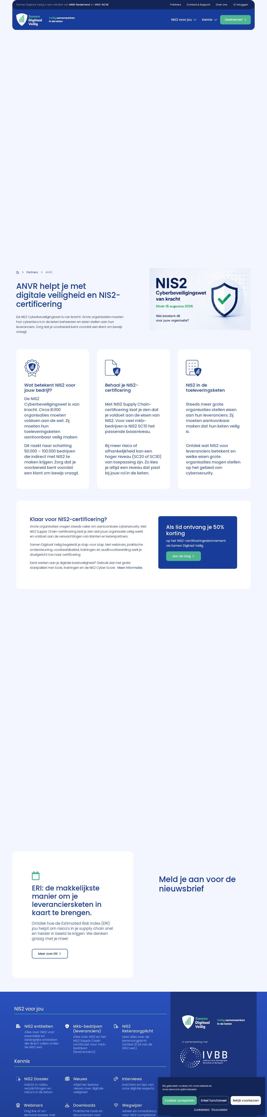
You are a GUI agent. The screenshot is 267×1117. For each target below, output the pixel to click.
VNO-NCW (101, 4)
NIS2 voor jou (181, 19)
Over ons (221, 4)
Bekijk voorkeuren (246, 1100)
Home (17, 272)
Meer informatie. (130, 567)
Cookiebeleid (202, 1109)
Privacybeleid (219, 1109)
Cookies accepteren (179, 1100)
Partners (175, 4)
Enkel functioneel (214, 1100)
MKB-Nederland (79, 4)
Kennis (207, 19)
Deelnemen (234, 19)
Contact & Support (198, 4)
